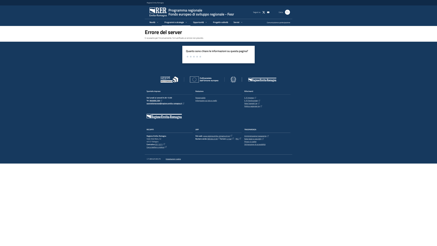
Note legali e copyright (252, 138)
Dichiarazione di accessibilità (255, 144)
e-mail (229, 138)
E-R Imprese (249, 97)
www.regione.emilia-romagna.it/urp (216, 136)
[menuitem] (277, 22)
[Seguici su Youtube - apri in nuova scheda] (267, 12)
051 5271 (159, 144)
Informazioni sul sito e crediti (206, 100)
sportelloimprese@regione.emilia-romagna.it (164, 103)
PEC (237, 138)
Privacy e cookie (250, 141)
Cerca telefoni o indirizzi (155, 147)
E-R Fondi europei (251, 100)
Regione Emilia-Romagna (155, 2)
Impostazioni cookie (173, 159)
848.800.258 (155, 100)
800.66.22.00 (212, 138)
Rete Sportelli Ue (250, 103)
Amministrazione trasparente (255, 136)
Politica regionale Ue (252, 106)
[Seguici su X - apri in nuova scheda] (262, 12)
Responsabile (200, 97)
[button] (287, 12)
